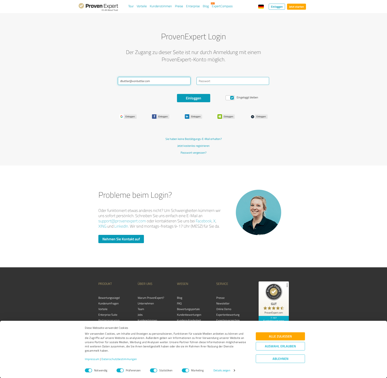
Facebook (204, 221)
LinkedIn (121, 226)
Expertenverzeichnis (228, 320)
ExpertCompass (222, 6)
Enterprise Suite (107, 315)
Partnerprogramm (109, 320)
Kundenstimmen (161, 6)
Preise (179, 6)
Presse (220, 298)
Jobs (140, 315)
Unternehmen (146, 303)
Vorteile (142, 6)
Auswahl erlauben (280, 346)
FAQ (179, 303)
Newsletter (223, 303)
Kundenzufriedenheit (189, 320)
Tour (131, 6)
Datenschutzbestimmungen (119, 359)
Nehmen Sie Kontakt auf (121, 239)
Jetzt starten (296, 6)
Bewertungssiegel (109, 298)
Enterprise (193, 6)
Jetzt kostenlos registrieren (193, 146)
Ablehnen (280, 358)
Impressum (92, 359)
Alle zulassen (280, 336)
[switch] (120, 370)
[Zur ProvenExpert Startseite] (98, 7)
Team (141, 309)
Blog (206, 6)
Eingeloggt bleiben (247, 97)
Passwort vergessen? (193, 152)
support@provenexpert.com (122, 221)
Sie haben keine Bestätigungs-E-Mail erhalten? (193, 139)
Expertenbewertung (227, 315)
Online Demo (223, 309)
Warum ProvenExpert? (151, 298)
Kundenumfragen (108, 303)
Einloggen (277, 6)
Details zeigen (221, 370)
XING (102, 226)
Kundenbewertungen (189, 315)
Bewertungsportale (188, 309)
